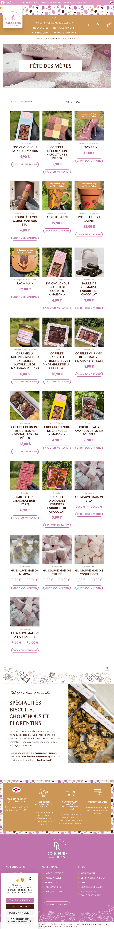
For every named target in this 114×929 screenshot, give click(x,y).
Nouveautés (40, 27)
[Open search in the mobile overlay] (87, 25)
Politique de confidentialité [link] (19, 920)
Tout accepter (19, 900)
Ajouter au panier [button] (25, 164)
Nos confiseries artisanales (52, 22)
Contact (71, 32)
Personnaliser (20, 912)
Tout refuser (19, 906)
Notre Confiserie (64, 27)
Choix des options (89, 161)
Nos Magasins (40, 32)
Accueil (54, 17)
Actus (57, 32)
